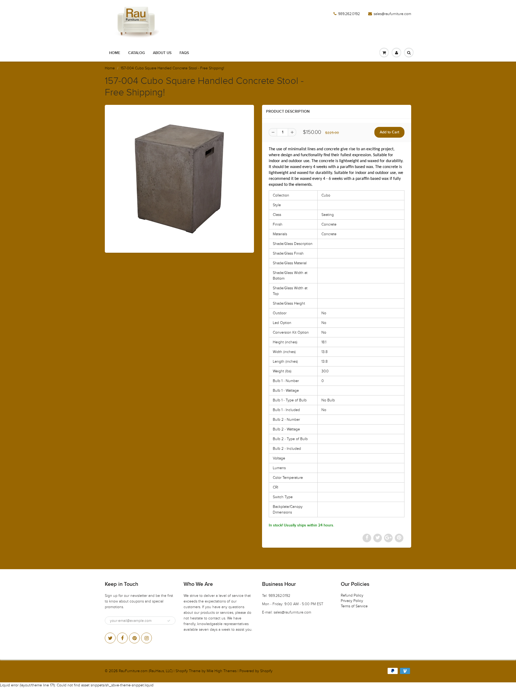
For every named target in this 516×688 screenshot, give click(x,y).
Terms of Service (354, 606)
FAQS (184, 53)
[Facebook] (122, 638)
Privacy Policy (352, 600)
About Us (162, 53)
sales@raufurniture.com (392, 14)
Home (114, 53)
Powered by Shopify (256, 671)
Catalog (136, 53)
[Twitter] (110, 638)
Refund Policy (352, 595)
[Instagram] (146, 638)
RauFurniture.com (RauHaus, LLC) (146, 671)
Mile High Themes (221, 671)
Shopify (181, 671)
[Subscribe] (169, 620)
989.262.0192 (349, 14)
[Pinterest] (134, 638)
